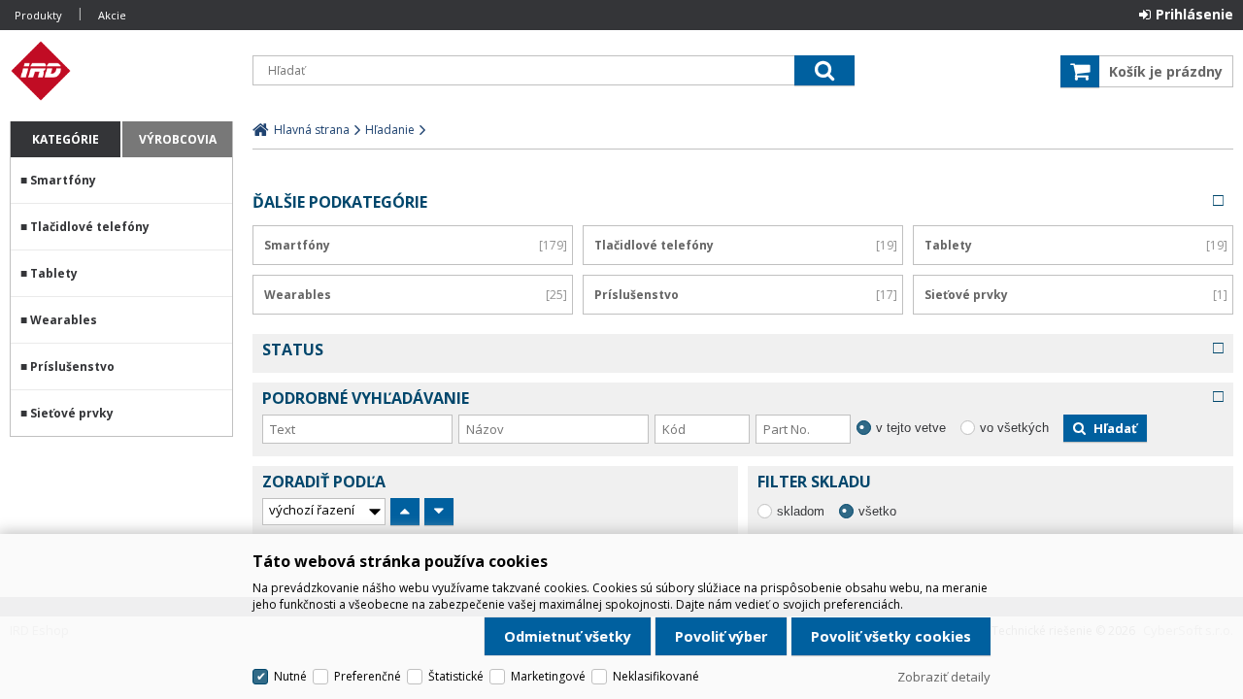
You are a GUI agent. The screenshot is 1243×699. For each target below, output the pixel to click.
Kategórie (65, 139)
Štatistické (456, 676)
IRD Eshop (121, 71)
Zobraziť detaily (944, 676)
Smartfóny (63, 180)
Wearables (63, 320)
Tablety (54, 273)
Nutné (290, 676)
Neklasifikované (656, 676)
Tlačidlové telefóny (90, 226)
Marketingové (548, 676)
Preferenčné (367, 676)
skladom (800, 511)
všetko (877, 511)
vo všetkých (1014, 427)
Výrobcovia (178, 139)
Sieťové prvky (72, 413)
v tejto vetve (911, 427)
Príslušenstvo (72, 366)
